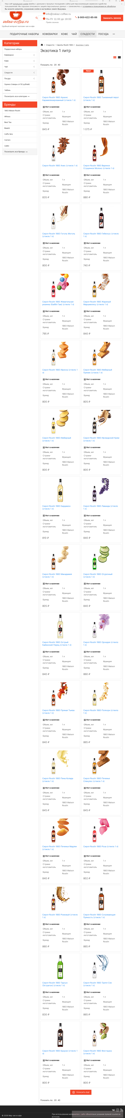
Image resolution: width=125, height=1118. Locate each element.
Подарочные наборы (24, 34)
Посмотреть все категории (15, 96)
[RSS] (121, 1110)
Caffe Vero (8, 134)
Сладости (87, 34)
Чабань (7, 90)
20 (55, 65)
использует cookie (20, 4)
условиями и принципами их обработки (99, 6)
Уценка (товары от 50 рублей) (17, 84)
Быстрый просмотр (60, 82)
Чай (74, 34)
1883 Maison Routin (12, 110)
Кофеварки (49, 34)
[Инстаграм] (117, 1110)
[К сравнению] (71, 70)
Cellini (6, 146)
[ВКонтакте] (113, 1110)
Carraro (7, 140)
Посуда (103, 34)
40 (59, 65)
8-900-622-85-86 (87, 17)
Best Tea (7, 122)
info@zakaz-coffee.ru (58, 14)
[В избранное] (76, 70)
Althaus (7, 116)
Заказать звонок (112, 18)
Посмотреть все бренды (14, 152)
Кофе (64, 34)
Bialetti (7, 128)
